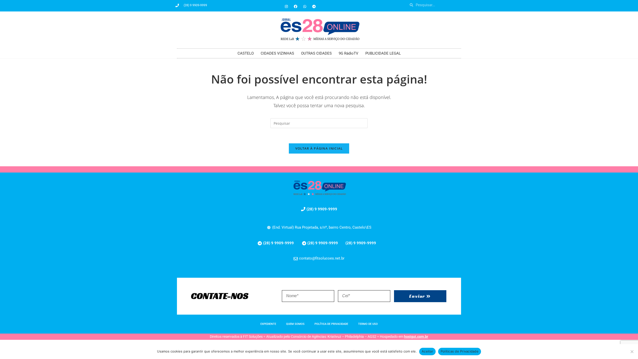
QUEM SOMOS (295, 324)
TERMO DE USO (368, 324)
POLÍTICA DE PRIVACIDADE (331, 324)
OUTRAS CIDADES (316, 53)
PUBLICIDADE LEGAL (383, 53)
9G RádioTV (348, 53)
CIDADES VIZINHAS (277, 53)
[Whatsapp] (304, 6)
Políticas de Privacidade (459, 351)
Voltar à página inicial (319, 148)
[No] (631, 351)
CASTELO (246, 53)
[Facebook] (295, 6)
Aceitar (427, 351)
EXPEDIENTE (268, 324)
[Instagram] (286, 6)
